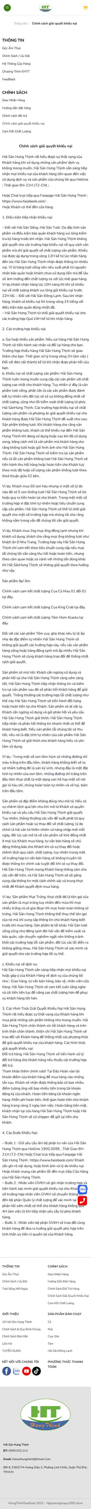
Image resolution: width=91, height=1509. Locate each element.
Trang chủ (20, 23)
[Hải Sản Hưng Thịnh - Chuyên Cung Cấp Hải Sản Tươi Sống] (45, 8)
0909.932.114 (18, 1451)
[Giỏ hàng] (85, 8)
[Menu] (7, 8)
